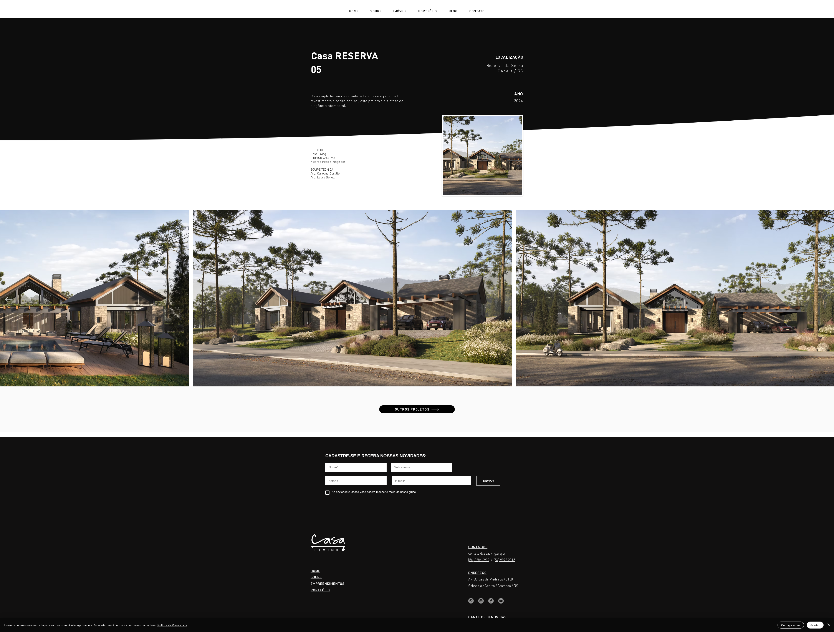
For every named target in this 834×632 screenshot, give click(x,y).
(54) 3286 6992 (478, 559)
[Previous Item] (8, 299)
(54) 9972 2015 (504, 559)
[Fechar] (828, 625)
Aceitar (815, 625)
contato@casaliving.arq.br (487, 553)
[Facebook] (491, 601)
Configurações (790, 625)
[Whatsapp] (471, 601)
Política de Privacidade (172, 625)
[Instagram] (481, 601)
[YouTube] (501, 601)
